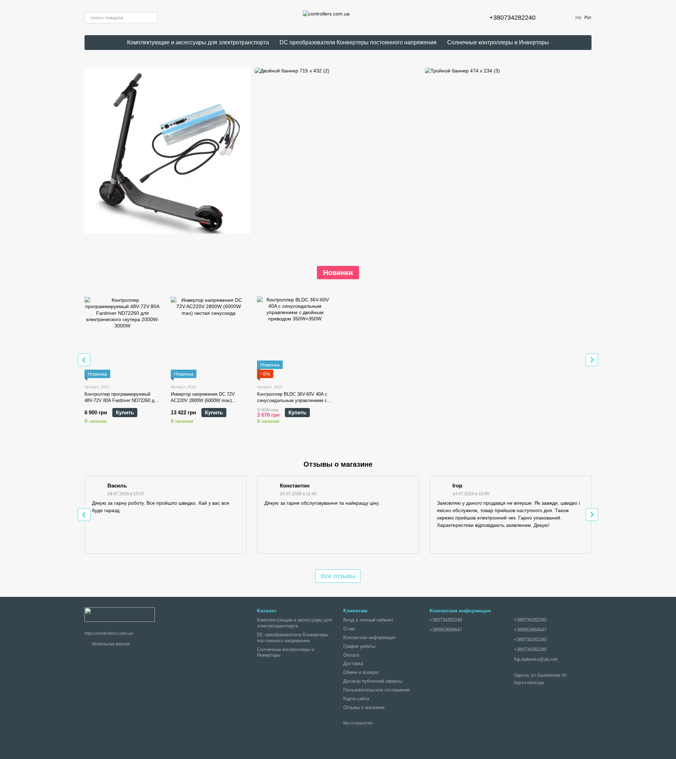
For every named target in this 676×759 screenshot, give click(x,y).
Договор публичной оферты (372, 681)
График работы (359, 646)
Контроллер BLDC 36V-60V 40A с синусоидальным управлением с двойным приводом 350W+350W (292, 400)
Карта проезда (529, 682)
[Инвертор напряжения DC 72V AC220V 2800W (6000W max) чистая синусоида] (208, 334)
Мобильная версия (110, 644)
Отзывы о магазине (363, 707)
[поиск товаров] (151, 17)
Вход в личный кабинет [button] (368, 620)
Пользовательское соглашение (376, 690)
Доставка (353, 663)
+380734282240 (512, 17)
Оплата (351, 655)
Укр (578, 17)
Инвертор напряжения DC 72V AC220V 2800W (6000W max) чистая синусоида (203, 400)
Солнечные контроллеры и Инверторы (498, 42)
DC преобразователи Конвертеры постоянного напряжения (358, 42)
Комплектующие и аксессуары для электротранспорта (198, 42)
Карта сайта (356, 698)
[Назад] (84, 359)
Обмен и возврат (361, 672)
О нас (349, 628)
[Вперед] (592, 359)
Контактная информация (369, 637)
